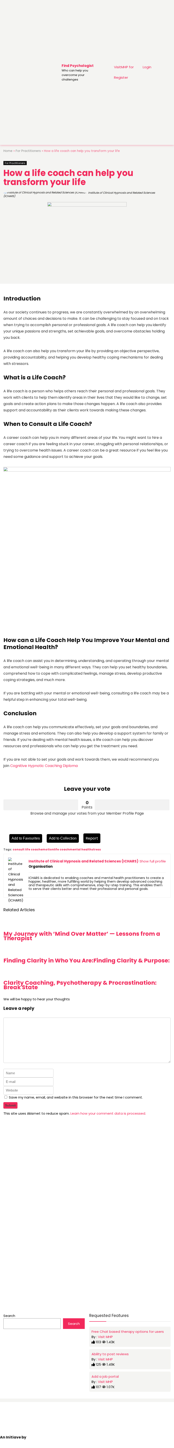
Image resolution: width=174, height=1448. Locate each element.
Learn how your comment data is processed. (108, 1113)
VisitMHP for (124, 67)
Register (121, 77)
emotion (47, 849)
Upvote (40, 804)
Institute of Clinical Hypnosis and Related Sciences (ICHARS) (79, 194)
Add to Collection (63, 838)
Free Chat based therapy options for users (128, 1331)
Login (147, 67)
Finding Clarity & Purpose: (131, 961)
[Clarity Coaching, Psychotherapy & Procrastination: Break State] (87, 972)
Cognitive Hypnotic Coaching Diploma (43, 765)
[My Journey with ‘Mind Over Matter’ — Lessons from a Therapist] (87, 923)
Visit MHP (105, 1336)
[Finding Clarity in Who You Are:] (48, 950)
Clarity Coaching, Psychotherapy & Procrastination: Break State (80, 985)
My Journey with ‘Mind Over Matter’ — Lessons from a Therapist (81, 936)
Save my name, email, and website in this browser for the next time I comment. (76, 1097)
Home (7, 151)
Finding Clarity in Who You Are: (48, 961)
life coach (61, 849)
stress (96, 849)
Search (9, 1315)
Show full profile (153, 861)
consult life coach (27, 849)
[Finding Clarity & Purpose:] (131, 950)
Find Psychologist (78, 65)
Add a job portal (105, 1376)
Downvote (132, 804)
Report (92, 838)
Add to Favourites (26, 838)
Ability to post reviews (110, 1354)
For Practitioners (28, 151)
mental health (80, 849)
